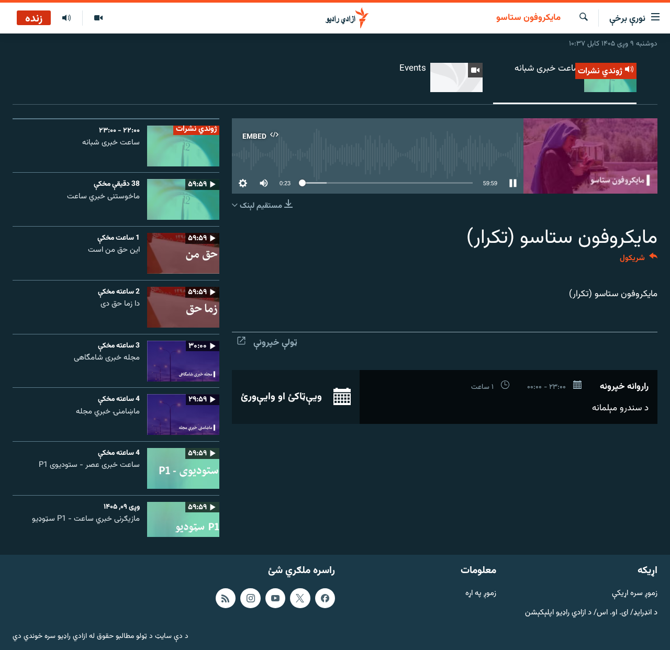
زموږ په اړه (480, 593)
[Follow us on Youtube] (275, 598)
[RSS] (226, 598)
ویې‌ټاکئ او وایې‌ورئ (283, 397)
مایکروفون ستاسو (528, 18)
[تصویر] (98, 18)
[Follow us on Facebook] (325, 598)
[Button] (638, 260)
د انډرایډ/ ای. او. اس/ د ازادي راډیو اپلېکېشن (591, 612)
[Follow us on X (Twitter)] (300, 598)
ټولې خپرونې (275, 343)
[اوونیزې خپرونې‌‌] (66, 18)
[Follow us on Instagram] (250, 598)
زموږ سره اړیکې (634, 593)
